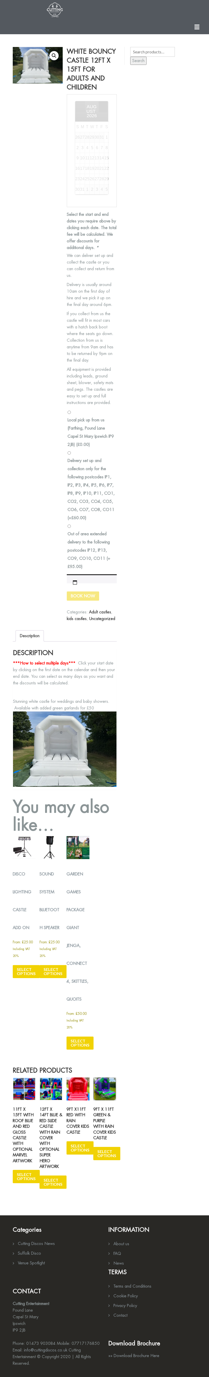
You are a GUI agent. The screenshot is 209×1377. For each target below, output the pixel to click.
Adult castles (100, 612)
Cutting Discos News (36, 1243)
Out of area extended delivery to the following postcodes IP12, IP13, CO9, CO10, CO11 (89, 550)
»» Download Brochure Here (133, 1355)
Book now (83, 596)
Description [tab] (30, 635)
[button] (197, 27)
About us (121, 1244)
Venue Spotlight (31, 1263)
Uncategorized (102, 618)
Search (138, 60)
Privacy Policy (125, 1305)
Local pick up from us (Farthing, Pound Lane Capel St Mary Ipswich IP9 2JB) (91, 432)
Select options (26, 971)
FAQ (117, 1253)
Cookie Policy (125, 1296)
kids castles (77, 618)
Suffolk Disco (29, 1253)
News (118, 1263)
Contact (120, 1315)
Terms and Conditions (132, 1286)
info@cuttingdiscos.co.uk (45, 1350)
